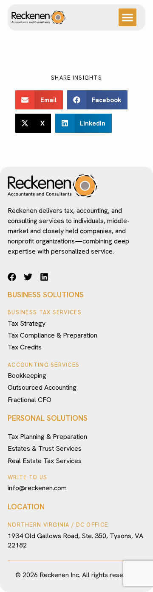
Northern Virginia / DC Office (58, 524)
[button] (127, 17)
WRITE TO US (27, 477)
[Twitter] (28, 277)
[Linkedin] (44, 277)
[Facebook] (12, 277)
